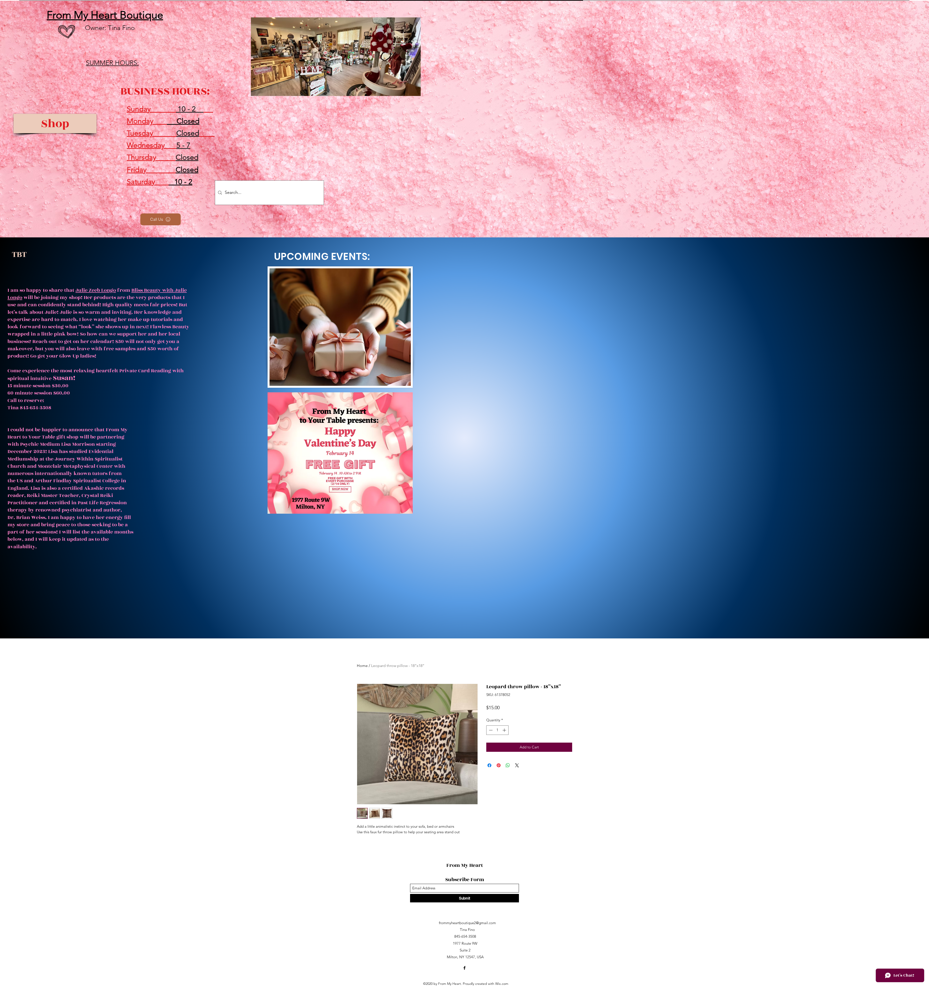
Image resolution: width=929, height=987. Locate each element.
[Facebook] (464, 967)
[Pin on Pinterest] (499, 765)
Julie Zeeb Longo (95, 290)
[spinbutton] (498, 730)
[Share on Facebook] (489, 765)
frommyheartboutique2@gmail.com (467, 923)
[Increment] (505, 730)
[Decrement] (490, 730)
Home (362, 665)
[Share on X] (517, 765)
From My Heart (465, 865)
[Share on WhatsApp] (508, 765)
